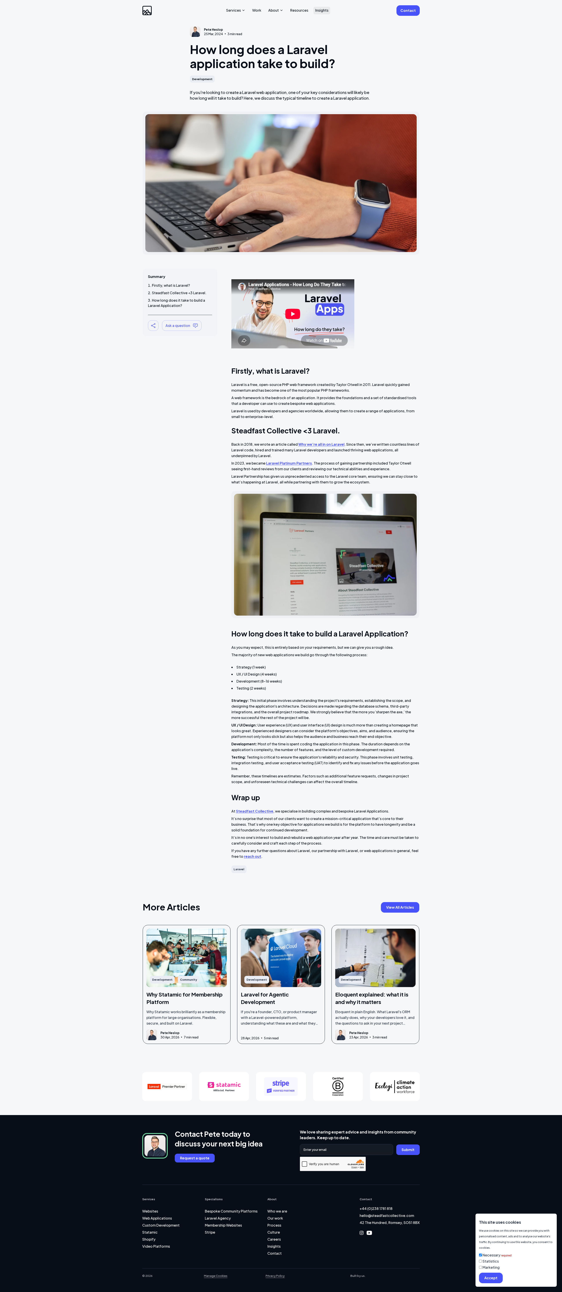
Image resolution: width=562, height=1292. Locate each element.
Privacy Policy (275, 1276)
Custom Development (161, 1225)
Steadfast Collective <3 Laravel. (179, 292)
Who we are (277, 1211)
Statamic (150, 1232)
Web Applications (157, 1218)
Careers (274, 1239)
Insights (274, 1246)
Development (202, 79)
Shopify (148, 1239)
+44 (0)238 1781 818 (376, 1208)
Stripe (210, 1232)
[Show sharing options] (153, 325)
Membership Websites (223, 1225)
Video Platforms (156, 1246)
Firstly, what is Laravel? (171, 285)
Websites (150, 1211)
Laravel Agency (218, 1218)
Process (274, 1225)
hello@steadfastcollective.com (387, 1215)
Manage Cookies (215, 1276)
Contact (274, 1253)
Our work (275, 1218)
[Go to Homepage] (147, 10)
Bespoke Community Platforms (231, 1211)
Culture (273, 1232)
